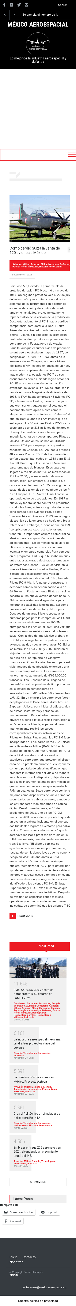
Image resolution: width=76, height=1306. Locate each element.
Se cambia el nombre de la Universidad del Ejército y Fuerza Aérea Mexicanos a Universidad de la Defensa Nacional (37, 14)
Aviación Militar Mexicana (45, 264)
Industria (29, 1017)
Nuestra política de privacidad (38, 1300)
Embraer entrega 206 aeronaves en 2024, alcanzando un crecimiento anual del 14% (37, 1151)
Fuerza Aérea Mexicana (25, 266)
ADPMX (14, 1275)
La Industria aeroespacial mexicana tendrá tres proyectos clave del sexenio (37, 1043)
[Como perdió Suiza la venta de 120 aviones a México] (41, 218)
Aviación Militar (20, 264)
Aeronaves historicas (38, 1003)
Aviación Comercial (37, 1005)
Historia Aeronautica (50, 266)
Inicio (14, 1257)
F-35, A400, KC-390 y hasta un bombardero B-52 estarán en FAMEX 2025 (33, 994)
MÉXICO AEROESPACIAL (38, 24)
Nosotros (16, 1262)
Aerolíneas (20, 1003)
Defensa (64, 264)
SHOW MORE (38, 1182)
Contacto (29, 1257)
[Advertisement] (38, 109)
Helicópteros (39, 1012)
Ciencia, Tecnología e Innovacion (37, 1009)
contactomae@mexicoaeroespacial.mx (44, 1287)
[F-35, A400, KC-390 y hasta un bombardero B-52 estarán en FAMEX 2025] (38, 967)
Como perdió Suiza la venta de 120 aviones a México (35, 250)
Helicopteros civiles (24, 1015)
